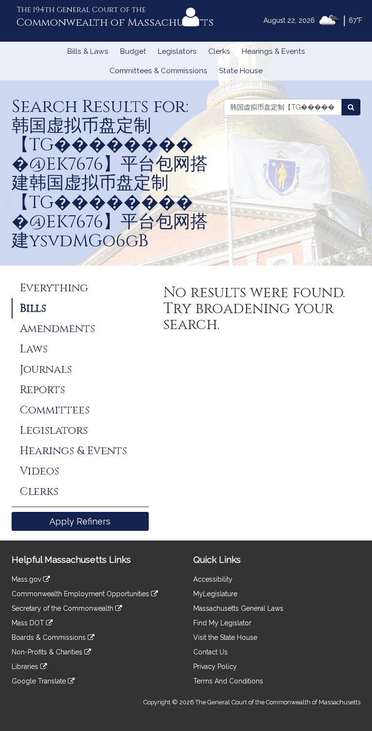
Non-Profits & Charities (48, 652)
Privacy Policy (215, 666)
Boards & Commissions (50, 637)
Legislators (177, 51)
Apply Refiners (79, 521)
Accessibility (212, 579)
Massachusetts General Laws (238, 608)
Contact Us (210, 652)
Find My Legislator (222, 623)
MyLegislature (215, 594)
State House (241, 70)
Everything (54, 288)
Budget (133, 51)
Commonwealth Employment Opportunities (81, 594)
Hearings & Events (273, 51)
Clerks (219, 51)
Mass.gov (27, 579)
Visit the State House (225, 637)
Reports (42, 389)
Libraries (26, 666)
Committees (55, 410)
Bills (33, 308)
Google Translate (40, 681)
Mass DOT (29, 623)
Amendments (57, 328)
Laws (33, 349)
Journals (46, 369)
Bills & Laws (87, 51)
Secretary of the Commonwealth (63, 608)
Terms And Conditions (228, 681)
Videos (39, 471)
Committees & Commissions (158, 70)
